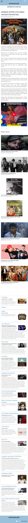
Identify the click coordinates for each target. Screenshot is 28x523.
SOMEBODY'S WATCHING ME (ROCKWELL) (10, 238)
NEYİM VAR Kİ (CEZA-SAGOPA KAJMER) (10, 260)
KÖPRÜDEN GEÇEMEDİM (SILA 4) (8, 173)
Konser (4, 307)
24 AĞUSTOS (4, 402)
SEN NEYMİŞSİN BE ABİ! (9, 486)
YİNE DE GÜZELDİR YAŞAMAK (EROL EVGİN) (10, 217)
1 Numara (4, 297)
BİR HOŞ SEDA (4, 428)
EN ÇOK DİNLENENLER (9, 391)
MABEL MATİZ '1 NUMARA (7, 299)
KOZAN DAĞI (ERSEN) (6, 441)
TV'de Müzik (5, 426)
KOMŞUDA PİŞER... (7, 473)
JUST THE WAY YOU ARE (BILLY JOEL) (9, 195)
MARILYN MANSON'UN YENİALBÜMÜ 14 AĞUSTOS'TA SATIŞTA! (9, 344)
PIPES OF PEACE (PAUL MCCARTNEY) (9, 151)
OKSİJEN (3, 500)
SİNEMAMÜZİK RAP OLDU (7, 415)
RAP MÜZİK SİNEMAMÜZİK (10, 413)
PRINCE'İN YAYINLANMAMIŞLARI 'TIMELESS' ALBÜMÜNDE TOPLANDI (9, 326)
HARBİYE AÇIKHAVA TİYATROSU (11, 456)
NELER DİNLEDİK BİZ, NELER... (11, 499)
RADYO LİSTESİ (5, 313)
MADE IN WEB (24, 521)
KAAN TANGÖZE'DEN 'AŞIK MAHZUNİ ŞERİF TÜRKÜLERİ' (7, 359)
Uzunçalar (4, 356)
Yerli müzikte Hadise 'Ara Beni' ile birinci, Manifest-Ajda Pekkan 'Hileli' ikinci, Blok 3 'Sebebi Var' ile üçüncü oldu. (9, 395)
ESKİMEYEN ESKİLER (8, 373)
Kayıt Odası (5, 342)
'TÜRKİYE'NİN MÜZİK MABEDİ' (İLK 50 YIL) (10, 458)
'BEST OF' (4, 439)
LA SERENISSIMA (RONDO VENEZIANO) (9, 282)
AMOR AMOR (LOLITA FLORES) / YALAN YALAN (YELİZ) (8, 476)
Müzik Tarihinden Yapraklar (10, 400)
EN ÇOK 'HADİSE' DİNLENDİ (7, 393)
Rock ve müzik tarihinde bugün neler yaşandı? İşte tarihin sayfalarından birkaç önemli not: (9, 405)
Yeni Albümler (6, 324)
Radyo (3, 311)
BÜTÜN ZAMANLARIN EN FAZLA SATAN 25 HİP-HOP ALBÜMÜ (8, 489)
